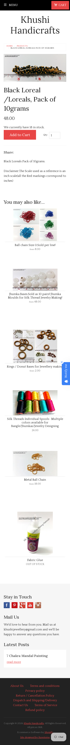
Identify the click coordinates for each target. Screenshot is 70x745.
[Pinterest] (15, 605)
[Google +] (22, 605)
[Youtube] (30, 605)
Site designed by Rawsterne (35, 737)
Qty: (45, 134)
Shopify (49, 732)
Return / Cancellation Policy (35, 695)
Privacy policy (35, 690)
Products (22, 46)
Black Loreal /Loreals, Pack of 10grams (32, 48)
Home (10, 46)
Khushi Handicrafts (35, 25)
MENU (13, 5)
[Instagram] (38, 605)
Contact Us (20, 705)
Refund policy (35, 710)
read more (14, 662)
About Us (17, 686)
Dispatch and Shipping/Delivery (35, 700)
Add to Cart (20, 134)
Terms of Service (45, 705)
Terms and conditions (45, 686)
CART (62, 5)
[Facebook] (7, 605)
